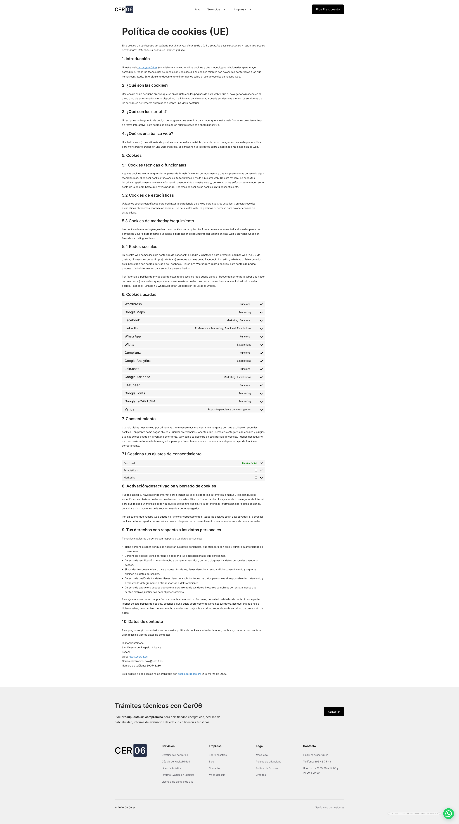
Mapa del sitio (217, 774)
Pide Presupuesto (328, 9)
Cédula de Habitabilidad (176, 761)
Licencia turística (171, 768)
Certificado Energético (175, 754)
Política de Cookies (267, 768)
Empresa (240, 9)
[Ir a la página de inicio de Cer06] (124, 9)
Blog (211, 761)
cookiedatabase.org (189, 673)
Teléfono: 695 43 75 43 (317, 761)
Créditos (261, 774)
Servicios (213, 9)
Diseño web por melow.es (329, 807)
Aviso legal (262, 754)
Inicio (196, 9)
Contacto (214, 768)
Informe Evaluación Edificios (178, 774)
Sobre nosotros (218, 754)
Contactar (334, 711)
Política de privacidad (268, 761)
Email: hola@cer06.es (315, 754)
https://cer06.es (147, 67)
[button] (448, 813)
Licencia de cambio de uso (177, 781)
